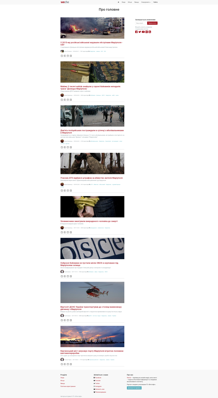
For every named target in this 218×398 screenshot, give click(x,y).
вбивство (96, 184)
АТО (92, 184)
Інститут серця (96, 315)
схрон (117, 95)
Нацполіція (108, 141)
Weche (129, 377)
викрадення (94, 228)
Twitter (97, 383)
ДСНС (90, 315)
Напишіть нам (99, 389)
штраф (62, 187)
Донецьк (98, 95)
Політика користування (67, 386)
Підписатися (152, 23)
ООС (102, 51)
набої (113, 95)
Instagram (98, 386)
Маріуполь (92, 51)
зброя (95, 272)
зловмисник (101, 228)
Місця (62, 380)
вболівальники (94, 141)
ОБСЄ (106, 272)
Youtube (97, 380)
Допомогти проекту (134, 388)
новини (98, 51)
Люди (62, 377)
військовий (102, 184)
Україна (114, 315)
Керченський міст (94, 359)
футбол (67, 143)
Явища (62, 383)
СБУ (105, 51)
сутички (62, 143)
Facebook (98, 377)
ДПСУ (103, 95)
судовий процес (116, 184)
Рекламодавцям (100, 392)
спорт (120, 141)
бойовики (93, 95)
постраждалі (115, 141)
